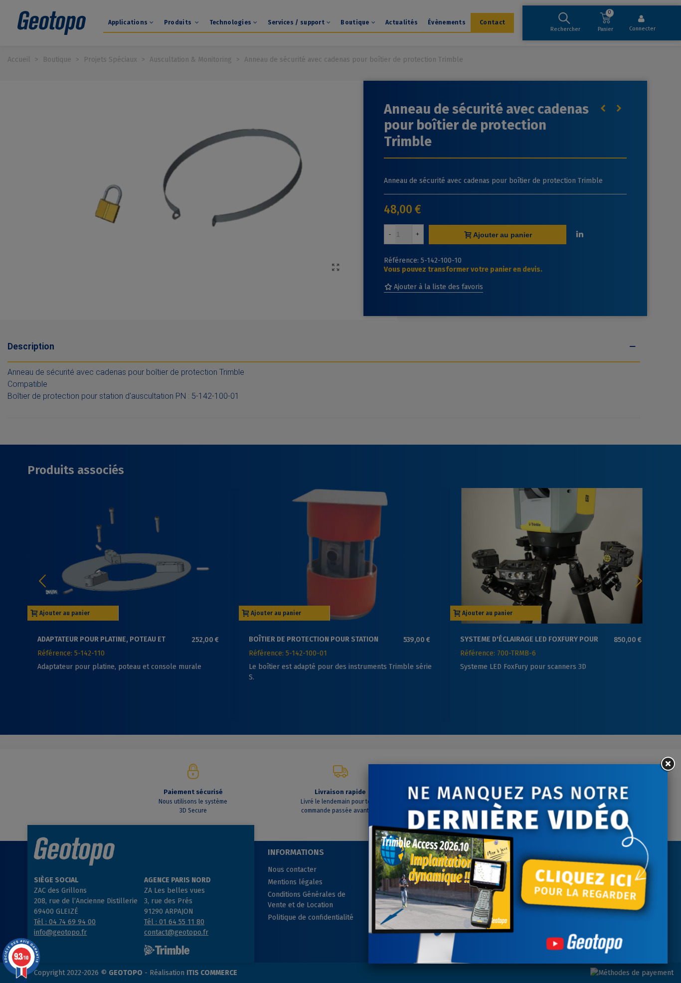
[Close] (668, 764)
